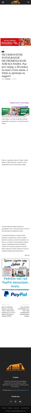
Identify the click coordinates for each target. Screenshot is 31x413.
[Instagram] (15, 401)
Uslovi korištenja (25, 408)
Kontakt (4, 408)
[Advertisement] (15, 20)
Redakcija (8, 79)
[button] (3, 2)
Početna (4, 49)
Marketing (9, 408)
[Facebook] (11, 401)
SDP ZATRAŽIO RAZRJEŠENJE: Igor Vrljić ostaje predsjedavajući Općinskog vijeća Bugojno (23, 311)
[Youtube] (20, 401)
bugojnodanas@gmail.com (20, 390)
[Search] (28, 2)
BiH (8, 49)
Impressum (16, 408)
